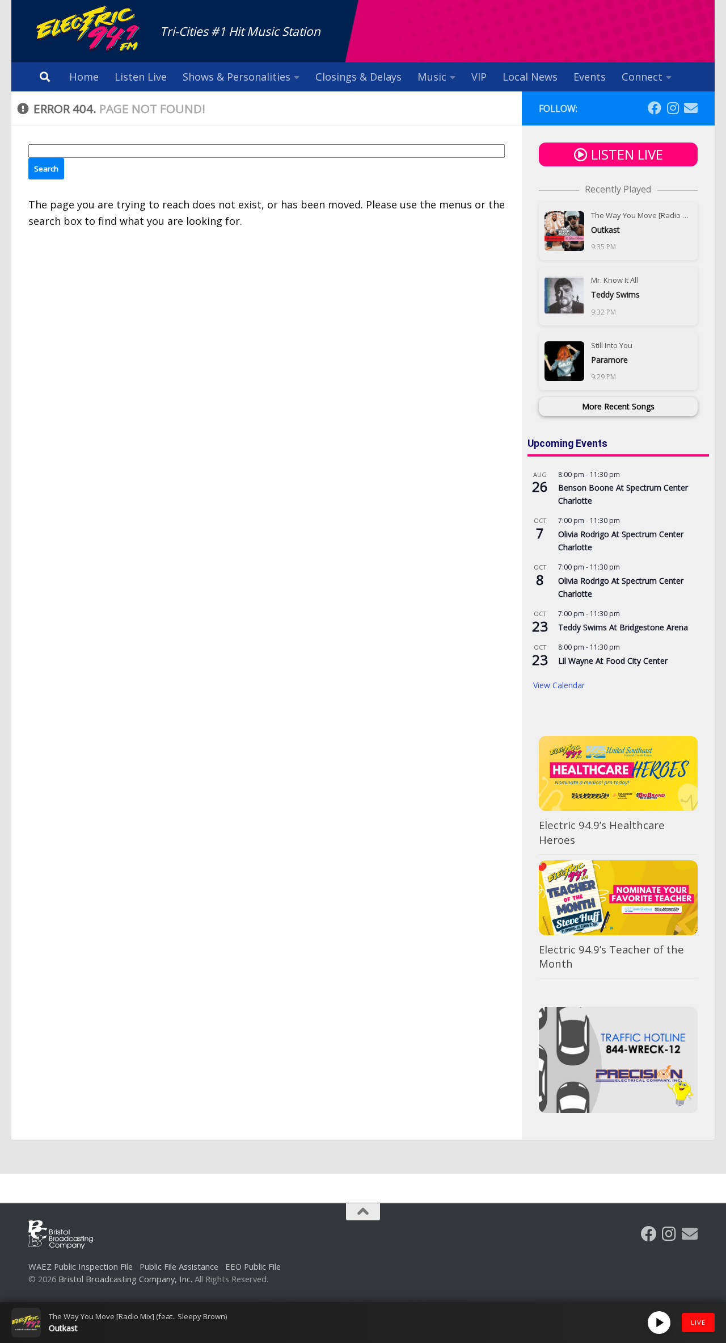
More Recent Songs (618, 406)
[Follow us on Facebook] (654, 108)
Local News (530, 76)
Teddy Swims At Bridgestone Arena (623, 627)
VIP (479, 76)
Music (431, 76)
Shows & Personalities (236, 76)
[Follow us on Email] (691, 108)
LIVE (698, 1322)
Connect (642, 76)
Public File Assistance (179, 1266)
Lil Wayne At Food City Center (613, 660)
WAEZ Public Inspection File (80, 1266)
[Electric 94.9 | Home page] (88, 30)
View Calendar (559, 685)
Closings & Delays (358, 76)
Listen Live (141, 76)
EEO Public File (253, 1266)
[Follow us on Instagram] (672, 108)
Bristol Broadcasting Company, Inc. (125, 1279)
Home (84, 76)
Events (589, 76)
